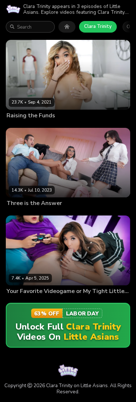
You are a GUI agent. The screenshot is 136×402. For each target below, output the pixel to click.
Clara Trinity (98, 26)
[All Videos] (66, 27)
